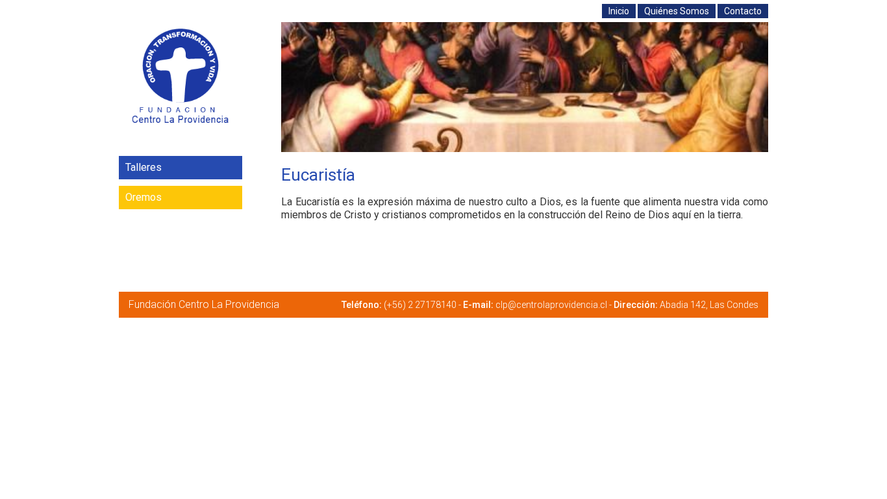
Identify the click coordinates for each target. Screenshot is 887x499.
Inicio (618, 11)
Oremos (143, 197)
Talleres (143, 167)
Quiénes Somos (676, 11)
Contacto (743, 11)
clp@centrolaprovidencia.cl (551, 305)
